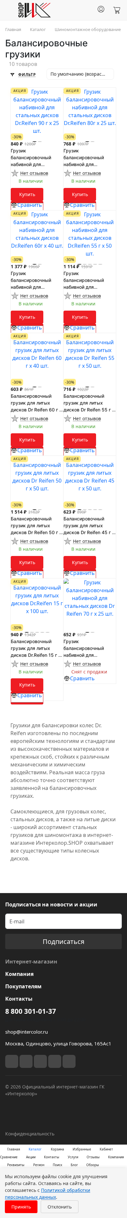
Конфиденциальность (29, 1134)
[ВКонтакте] (11, 1061)
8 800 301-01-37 (30, 1011)
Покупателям (23, 986)
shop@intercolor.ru (26, 1031)
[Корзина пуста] (116, 10)
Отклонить (60, 1207)
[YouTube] (40, 1061)
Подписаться (63, 941)
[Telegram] (26, 1061)
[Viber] (54, 1061)
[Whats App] (69, 1061)
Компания (19, 974)
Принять (21, 1207)
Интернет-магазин (31, 961)
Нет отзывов (34, 173)
